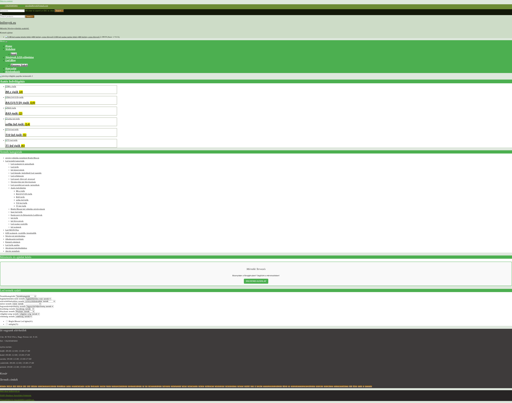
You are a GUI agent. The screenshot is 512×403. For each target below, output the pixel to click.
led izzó (184, 386)
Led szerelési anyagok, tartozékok (25, 185)
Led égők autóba (12, 245)
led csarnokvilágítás (155, 386)
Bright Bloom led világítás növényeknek (28, 209)
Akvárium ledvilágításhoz (16, 248)
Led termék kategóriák (14, 161)
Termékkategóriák (7, 296)
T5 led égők (21, 206)
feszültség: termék (7, 309)
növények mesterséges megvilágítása (303, 386)
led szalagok (16, 227)
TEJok (355, 386)
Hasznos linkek (19, 65)
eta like (87, 386)
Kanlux (108, 386)
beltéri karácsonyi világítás (47, 386)
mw (289, 386)
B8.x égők (20, 191)
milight (13, 324)
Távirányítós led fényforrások (23, 182)
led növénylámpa (231, 386)
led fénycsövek (17, 221)
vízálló (360, 386)
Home (8, 45)
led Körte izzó (209, 386)
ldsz (146, 386)
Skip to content (6, 1)
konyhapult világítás (135, 386)
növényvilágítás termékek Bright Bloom (22, 158)
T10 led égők (21, 203)
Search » (59, 11)
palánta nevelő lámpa (341, 386)
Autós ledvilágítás (18, 188)
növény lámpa (328, 386)
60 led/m (3, 386)
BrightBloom (61, 386)
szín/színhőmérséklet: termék (12, 301)
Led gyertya (166, 386)
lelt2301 (247, 386)
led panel (240, 386)
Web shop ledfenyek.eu (10, 391)
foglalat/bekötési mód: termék (12, 299)
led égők (14, 218)
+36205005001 (11, 6)
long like (260, 386)
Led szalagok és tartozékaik (22, 164)
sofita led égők (22, 200)
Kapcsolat (10, 68)
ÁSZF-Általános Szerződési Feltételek (15, 395)
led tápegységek (17, 170)
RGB (350, 386)
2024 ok (19, 386)
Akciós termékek (12, 251)
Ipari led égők (16, 212)
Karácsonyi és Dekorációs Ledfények (26, 215)
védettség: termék (7, 316)
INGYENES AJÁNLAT (256, 281)
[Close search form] (1, 14)
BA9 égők (20, 197)
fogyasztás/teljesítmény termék (13, 306)
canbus (68, 386)
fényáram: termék (7, 311)
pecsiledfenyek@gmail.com (36, 6)
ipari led (103, 386)
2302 (28, 386)
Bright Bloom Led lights (21, 321)
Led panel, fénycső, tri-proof (23, 179)
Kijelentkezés (12, 71)
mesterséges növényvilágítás (272, 386)
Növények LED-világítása (19, 57)
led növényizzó (220, 386)
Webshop (10, 49)
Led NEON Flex (12, 230)
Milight (285, 386)
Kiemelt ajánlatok (12, 242)
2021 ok (9, 386)
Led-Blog (10, 60)
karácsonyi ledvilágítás (119, 386)
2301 (24, 386)
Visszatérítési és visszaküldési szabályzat (17, 400)
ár (363, 386)
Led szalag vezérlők (19, 224)
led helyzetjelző (176, 386)
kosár (14, 54)
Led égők (15, 167)
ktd (143, 386)
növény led (319, 386)
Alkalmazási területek (14, 239)
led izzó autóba (192, 386)
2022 (14, 386)
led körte (201, 386)
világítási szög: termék (9, 314)
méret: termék (5, 304)
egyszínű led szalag (78, 386)
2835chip (34, 386)
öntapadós (368, 386)
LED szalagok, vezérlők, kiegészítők (20, 233)
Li (255, 386)
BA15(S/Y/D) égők (24, 194)
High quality (95, 386)
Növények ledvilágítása (15, 236)
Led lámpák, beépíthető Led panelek (26, 173)
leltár (252, 386)
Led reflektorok (17, 176)
